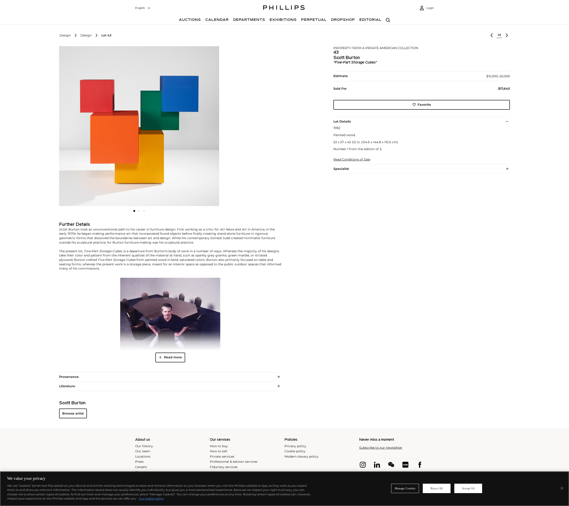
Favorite (424, 105)
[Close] (562, 488)
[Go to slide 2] (139, 211)
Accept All (468, 488)
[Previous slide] (85, 126)
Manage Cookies (405, 488)
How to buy (219, 446)
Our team (142, 451)
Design (65, 35)
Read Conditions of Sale (351, 159)
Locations (142, 456)
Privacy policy (295, 446)
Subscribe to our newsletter (380, 448)
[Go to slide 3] (144, 211)
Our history (144, 446)
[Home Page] (284, 8)
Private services (222, 456)
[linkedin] (377, 464)
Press (139, 462)
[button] (137, 126)
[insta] (362, 464)
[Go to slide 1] (134, 211)
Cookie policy (294, 451)
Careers (141, 467)
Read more (173, 357)
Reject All (437, 488)
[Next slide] (192, 126)
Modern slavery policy (301, 456)
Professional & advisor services (233, 462)
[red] (405, 464)
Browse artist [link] (73, 413)
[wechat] (391, 464)
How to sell (218, 451)
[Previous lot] (492, 35)
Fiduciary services (224, 467)
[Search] (388, 20)
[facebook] (419, 464)
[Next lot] (507, 35)
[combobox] (143, 8)
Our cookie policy (151, 498)
